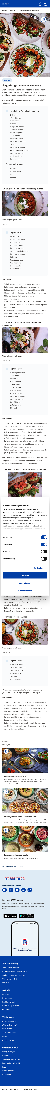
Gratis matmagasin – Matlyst (13, 975)
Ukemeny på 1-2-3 (9, 979)
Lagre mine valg (25, 583)
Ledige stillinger (8, 1052)
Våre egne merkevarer (11, 1059)
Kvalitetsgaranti (8, 1002)
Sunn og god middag (10, 967)
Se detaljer (38, 568)
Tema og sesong (10, 963)
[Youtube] (17, 890)
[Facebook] (11, 890)
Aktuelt (6, 990)
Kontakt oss (7, 1074)
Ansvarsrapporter (9, 1021)
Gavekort (6, 1009)
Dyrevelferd (7, 1029)
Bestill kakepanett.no (10, 1006)
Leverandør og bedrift (11, 1063)
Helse (4, 1036)
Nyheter (5, 994)
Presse (4, 1067)
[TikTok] (29, 890)
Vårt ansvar (8, 1017)
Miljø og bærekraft (9, 1025)
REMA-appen (7, 998)
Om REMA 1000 (10, 1047)
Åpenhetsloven (8, 1040)
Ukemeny (7, 80)
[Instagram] (4, 890)
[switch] (44, 544)
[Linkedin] (23, 890)
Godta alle (25, 575)
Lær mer (5, 983)
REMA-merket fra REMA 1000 (14, 971)
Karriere (5, 1055)
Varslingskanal (8, 1071)
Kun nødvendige (25, 590)
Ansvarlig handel (9, 1032)
